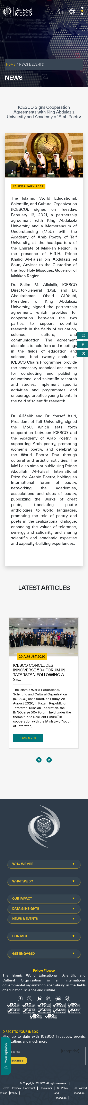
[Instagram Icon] (48, 998)
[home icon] (60, 11)
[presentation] (39, 760)
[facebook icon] (20, 998)
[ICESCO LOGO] (44, 828)
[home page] (18, 11)
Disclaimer (46, 1088)
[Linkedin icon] (39, 998)
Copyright (29, 1088)
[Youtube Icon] (58, 998)
